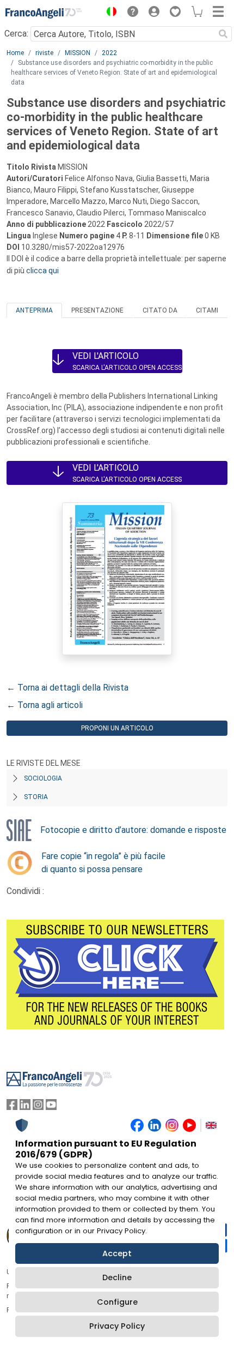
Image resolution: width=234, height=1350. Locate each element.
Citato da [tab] (160, 310)
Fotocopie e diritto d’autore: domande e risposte (133, 830)
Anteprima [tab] (34, 310)
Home (15, 53)
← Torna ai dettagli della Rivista (67, 687)
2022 (109, 53)
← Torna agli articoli (45, 705)
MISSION (77, 53)
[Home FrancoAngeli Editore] (43, 13)
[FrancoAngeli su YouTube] (51, 1107)
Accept (117, 1253)
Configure (117, 1302)
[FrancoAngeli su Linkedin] (25, 1107)
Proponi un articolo (117, 728)
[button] (109, 13)
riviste (44, 53)
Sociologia (43, 778)
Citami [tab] (207, 310)
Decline (117, 1277)
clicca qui (42, 270)
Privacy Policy (117, 1326)
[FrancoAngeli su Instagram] (38, 1107)
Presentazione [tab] (97, 310)
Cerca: (16, 33)
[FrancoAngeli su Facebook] (12, 1107)
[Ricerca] (223, 33)
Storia (36, 797)
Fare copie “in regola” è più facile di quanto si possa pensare (103, 862)
